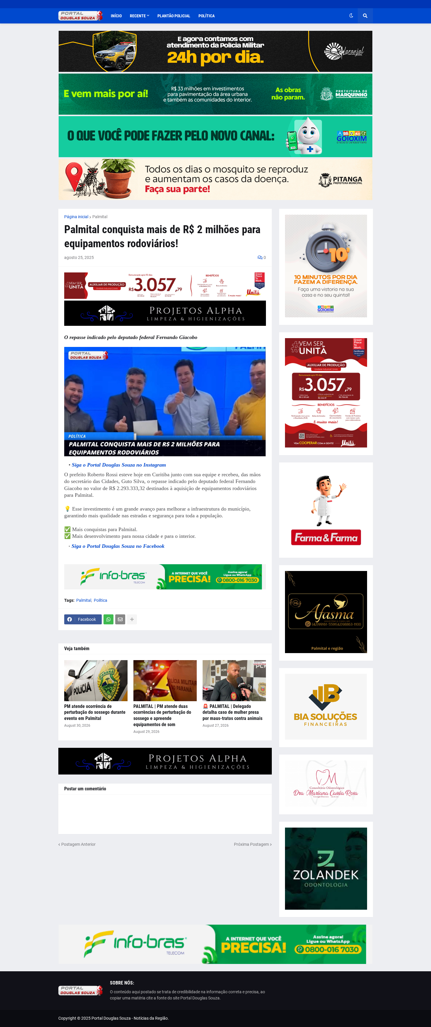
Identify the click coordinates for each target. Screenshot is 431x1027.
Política (100, 600)
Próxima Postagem (251, 844)
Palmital (99, 217)
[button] (351, 15)
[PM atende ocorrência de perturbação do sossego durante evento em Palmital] (96, 680)
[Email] (120, 619)
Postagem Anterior (78, 844)
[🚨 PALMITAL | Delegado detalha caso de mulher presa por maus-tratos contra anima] (234, 680)
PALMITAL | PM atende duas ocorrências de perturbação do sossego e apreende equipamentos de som (162, 715)
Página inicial (76, 217)
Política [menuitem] (206, 15)
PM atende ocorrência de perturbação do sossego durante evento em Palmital (94, 712)
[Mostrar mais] (132, 619)
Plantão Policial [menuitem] (173, 15)
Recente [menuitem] (138, 15)
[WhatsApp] (108, 619)
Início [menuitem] (116, 15)
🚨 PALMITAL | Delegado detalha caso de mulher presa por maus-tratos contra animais (232, 712)
